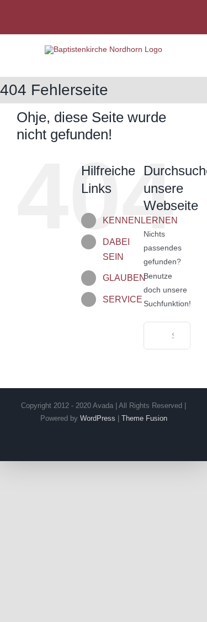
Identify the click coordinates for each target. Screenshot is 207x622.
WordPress (97, 418)
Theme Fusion (144, 418)
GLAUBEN (124, 278)
